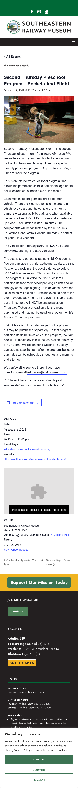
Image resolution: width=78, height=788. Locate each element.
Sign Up (17, 611)
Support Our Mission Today (39, 582)
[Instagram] (39, 12)
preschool (23, 449)
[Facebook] (31, 12)
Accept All (39, 759)
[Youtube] (46, 12)
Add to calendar (23, 402)
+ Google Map (60, 534)
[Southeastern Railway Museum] (39, 36)
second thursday (40, 449)
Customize (39, 770)
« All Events (12, 56)
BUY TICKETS (22, 663)
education (10, 449)
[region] (39, 758)
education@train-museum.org (47, 372)
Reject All (39, 780)
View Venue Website (16, 549)
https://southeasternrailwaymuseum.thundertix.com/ (35, 459)
